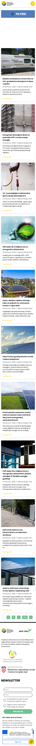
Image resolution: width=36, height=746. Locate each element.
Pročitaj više (7, 99)
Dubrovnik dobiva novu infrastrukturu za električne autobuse (15, 532)
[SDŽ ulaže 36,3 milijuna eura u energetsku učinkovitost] (18, 230)
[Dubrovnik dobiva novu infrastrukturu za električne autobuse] (18, 513)
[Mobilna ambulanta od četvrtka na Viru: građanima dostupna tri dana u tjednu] (18, 62)
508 (24, 617)
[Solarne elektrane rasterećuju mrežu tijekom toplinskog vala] (18, 571)
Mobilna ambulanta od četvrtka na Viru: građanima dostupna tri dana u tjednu (18, 81)
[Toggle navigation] (32, 3)
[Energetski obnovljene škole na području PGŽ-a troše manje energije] (18, 118)
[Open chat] (31, 742)
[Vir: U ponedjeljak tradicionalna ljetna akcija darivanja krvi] (18, 176)
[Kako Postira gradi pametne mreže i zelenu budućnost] (18, 340)
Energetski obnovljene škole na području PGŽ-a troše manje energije (16, 137)
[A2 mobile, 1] (18, 33)
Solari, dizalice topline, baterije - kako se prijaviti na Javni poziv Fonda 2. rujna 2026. (17, 303)
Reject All (18, 742)
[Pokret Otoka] (7, 3)
